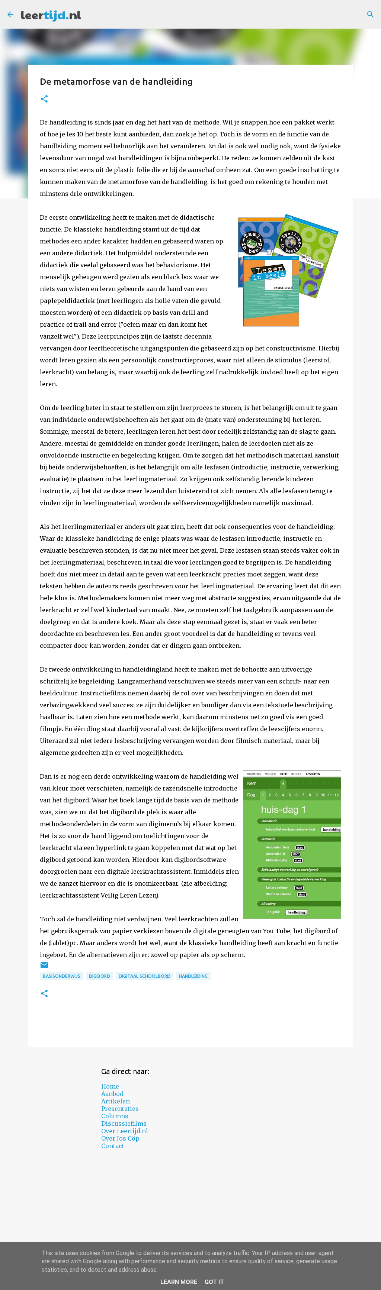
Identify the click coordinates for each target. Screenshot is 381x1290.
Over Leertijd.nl (124, 1131)
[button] (44, 99)
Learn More (178, 1282)
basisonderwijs (61, 976)
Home (110, 1086)
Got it (214, 1282)
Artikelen (115, 1101)
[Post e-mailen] (44, 968)
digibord (99, 976)
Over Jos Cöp (120, 1138)
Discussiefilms (124, 1123)
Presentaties (120, 1108)
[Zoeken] (370, 14)
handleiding (193, 976)
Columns (114, 1116)
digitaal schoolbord (144, 976)
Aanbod (112, 1093)
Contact (112, 1146)
